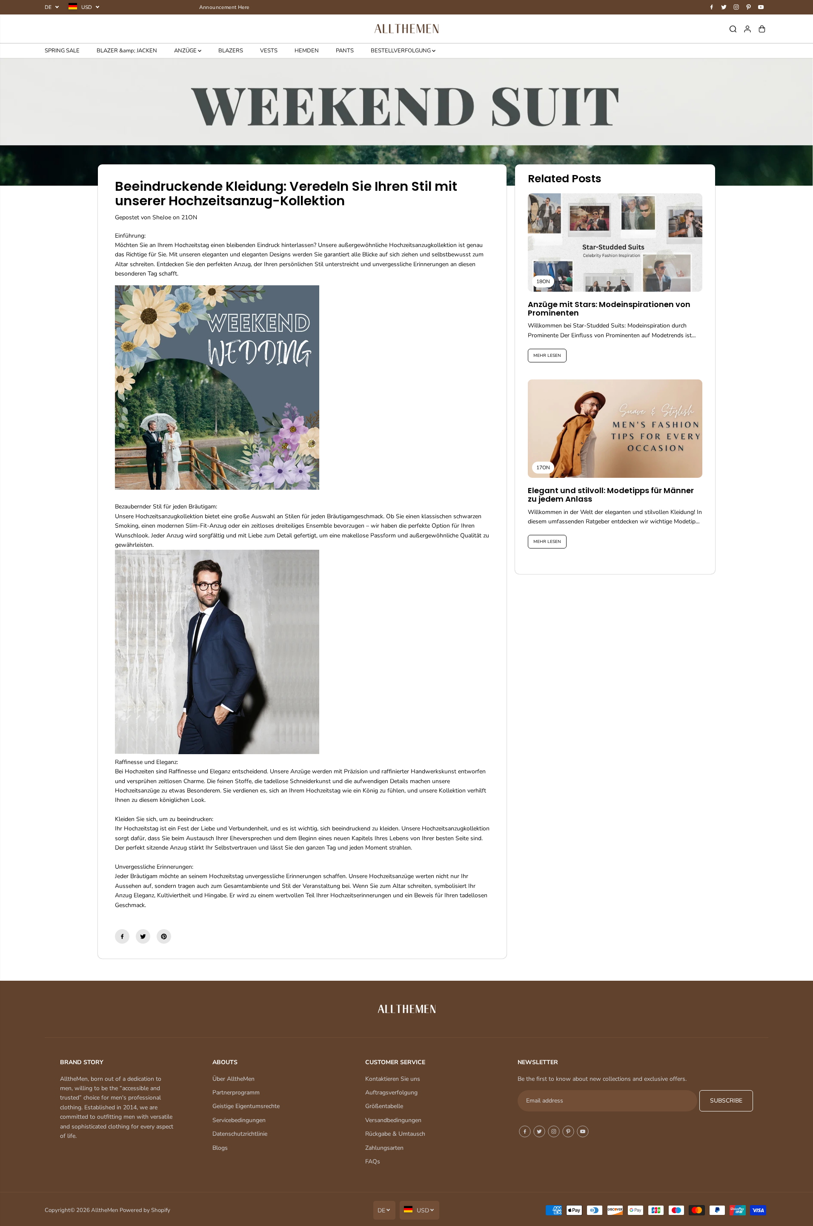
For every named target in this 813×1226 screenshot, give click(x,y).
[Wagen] (762, 29)
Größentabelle (384, 1106)
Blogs (220, 1148)
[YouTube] (761, 7)
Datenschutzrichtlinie (239, 1134)
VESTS (269, 51)
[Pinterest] (749, 7)
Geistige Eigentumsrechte (246, 1106)
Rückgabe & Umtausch (395, 1134)
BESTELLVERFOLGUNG (401, 51)
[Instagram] (736, 7)
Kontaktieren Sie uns (392, 1079)
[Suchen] (733, 29)
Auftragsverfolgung (391, 1092)
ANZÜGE (186, 51)
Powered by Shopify (145, 1210)
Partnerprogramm (236, 1092)
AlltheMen (104, 1210)
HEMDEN (307, 51)
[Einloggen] (747, 29)
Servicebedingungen (239, 1120)
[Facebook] (712, 7)
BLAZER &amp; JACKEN (127, 51)
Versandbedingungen (393, 1120)
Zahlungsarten (384, 1148)
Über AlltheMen (233, 1079)
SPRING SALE (62, 51)
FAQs (372, 1161)
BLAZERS (230, 51)
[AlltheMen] (406, 28)
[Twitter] (724, 7)
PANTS (345, 51)
